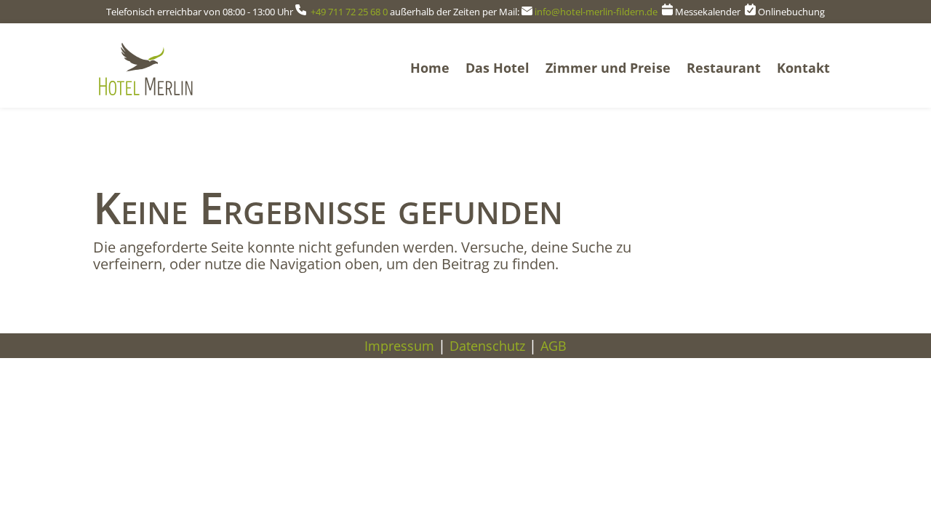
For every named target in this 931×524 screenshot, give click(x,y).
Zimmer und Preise (608, 67)
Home (429, 67)
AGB (553, 345)
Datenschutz (487, 345)
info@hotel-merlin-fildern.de (597, 11)
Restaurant (724, 67)
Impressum (399, 345)
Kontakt (803, 67)
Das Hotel (498, 67)
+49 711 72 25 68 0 (349, 11)
